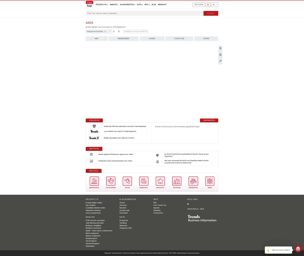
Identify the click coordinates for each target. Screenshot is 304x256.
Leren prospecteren (93, 213)
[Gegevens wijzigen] (220, 61)
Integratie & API (126, 228)
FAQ (155, 203)
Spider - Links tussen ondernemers (99, 231)
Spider (206, 39)
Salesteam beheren (93, 210)
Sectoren (123, 205)
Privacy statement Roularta (144, 253)
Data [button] (139, 5)
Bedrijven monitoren (93, 228)
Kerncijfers (124, 213)
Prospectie (124, 220)
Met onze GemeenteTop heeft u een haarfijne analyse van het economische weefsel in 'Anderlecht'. (186, 162)
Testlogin (198, 5)
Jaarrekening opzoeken (95, 223)
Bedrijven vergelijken (93, 226)
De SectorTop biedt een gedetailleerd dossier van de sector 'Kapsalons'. (186, 155)
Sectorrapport (91, 241)
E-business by (193, 253)
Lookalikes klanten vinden (95, 208)
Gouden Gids (124, 210)
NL (214, 5)
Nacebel (123, 208)
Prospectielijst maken (94, 203)
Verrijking (123, 223)
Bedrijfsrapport (91, 238)
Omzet (122, 203)
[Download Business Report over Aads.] (220, 48)
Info (97, 39)
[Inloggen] (208, 4)
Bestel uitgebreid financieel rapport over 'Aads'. (116, 154)
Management (124, 39)
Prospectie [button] (101, 5)
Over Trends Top (159, 205)
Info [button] (146, 5)
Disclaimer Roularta (129, 253)
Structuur (179, 39)
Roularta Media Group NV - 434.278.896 (164, 253)
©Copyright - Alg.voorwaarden (113, 253)
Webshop (162, 5)
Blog (154, 5)
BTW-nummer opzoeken (95, 220)
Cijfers (152, 39)
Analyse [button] (113, 5)
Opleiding (156, 210)
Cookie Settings (181, 253)
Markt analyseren (92, 233)
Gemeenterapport (93, 244)
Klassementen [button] (127, 5)
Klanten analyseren (93, 236)
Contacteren (158, 213)
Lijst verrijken (91, 205)
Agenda (156, 208)
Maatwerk (123, 226)
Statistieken (90, 246)
